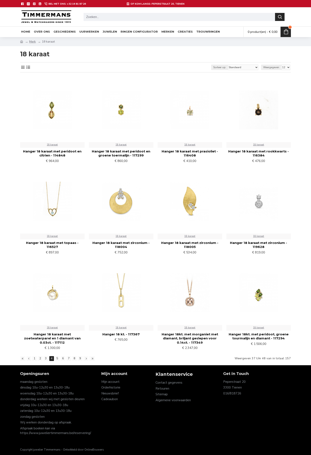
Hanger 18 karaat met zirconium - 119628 (258, 245)
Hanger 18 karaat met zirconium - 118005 (189, 245)
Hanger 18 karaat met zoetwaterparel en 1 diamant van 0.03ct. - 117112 (52, 338)
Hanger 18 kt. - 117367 (121, 334)
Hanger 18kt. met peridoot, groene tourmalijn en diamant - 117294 (259, 336)
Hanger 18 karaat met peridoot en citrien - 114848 (52, 153)
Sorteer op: (219, 67)
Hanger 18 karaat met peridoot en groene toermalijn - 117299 (121, 153)
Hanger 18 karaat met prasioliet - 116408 (190, 153)
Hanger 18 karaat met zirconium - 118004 (121, 245)
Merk (32, 42)
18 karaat (52, 144)
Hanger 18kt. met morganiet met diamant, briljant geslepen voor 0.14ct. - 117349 (190, 338)
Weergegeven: (271, 67)
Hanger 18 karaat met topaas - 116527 (52, 245)
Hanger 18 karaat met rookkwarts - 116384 (258, 153)
